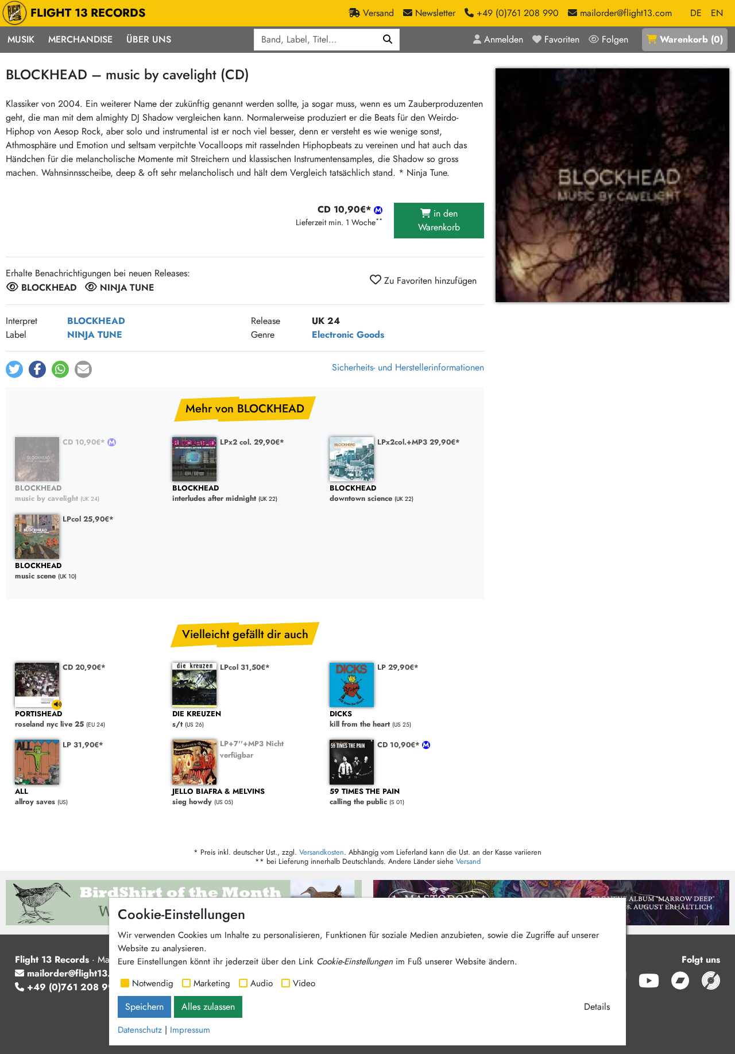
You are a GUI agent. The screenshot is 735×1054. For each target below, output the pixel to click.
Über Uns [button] (148, 39)
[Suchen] (388, 40)
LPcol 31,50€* (245, 667)
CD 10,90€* (85, 442)
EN (717, 13)
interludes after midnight (214, 494)
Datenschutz (140, 1030)
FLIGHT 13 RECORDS (88, 13)
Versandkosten (321, 852)
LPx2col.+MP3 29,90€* (418, 442)
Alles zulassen (208, 1006)
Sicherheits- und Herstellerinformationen (408, 367)
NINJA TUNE (94, 334)
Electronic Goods (348, 334)
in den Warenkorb (439, 220)
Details (597, 1006)
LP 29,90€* (398, 667)
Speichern (144, 1006)
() (691, 39)
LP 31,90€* (83, 744)
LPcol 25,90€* (88, 519)
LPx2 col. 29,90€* (252, 442)
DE (696, 13)
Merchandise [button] (80, 39)
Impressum (190, 1030)
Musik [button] (20, 39)
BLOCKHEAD (96, 320)
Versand (468, 861)
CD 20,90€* (84, 667)
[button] (14, 369)
